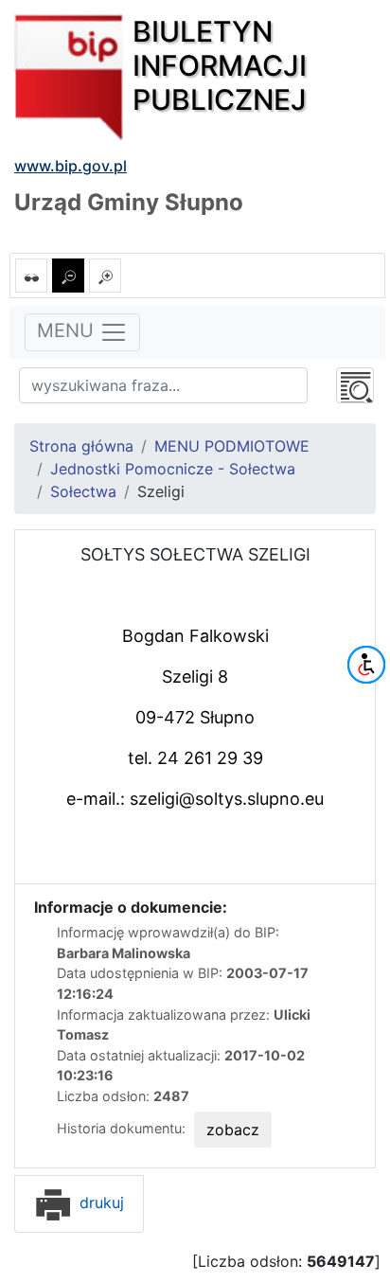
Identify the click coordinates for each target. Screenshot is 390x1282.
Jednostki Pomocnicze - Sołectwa (172, 468)
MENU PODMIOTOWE (232, 445)
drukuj (99, 1202)
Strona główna (81, 445)
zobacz (232, 1129)
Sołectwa (83, 491)
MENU (68, 331)
